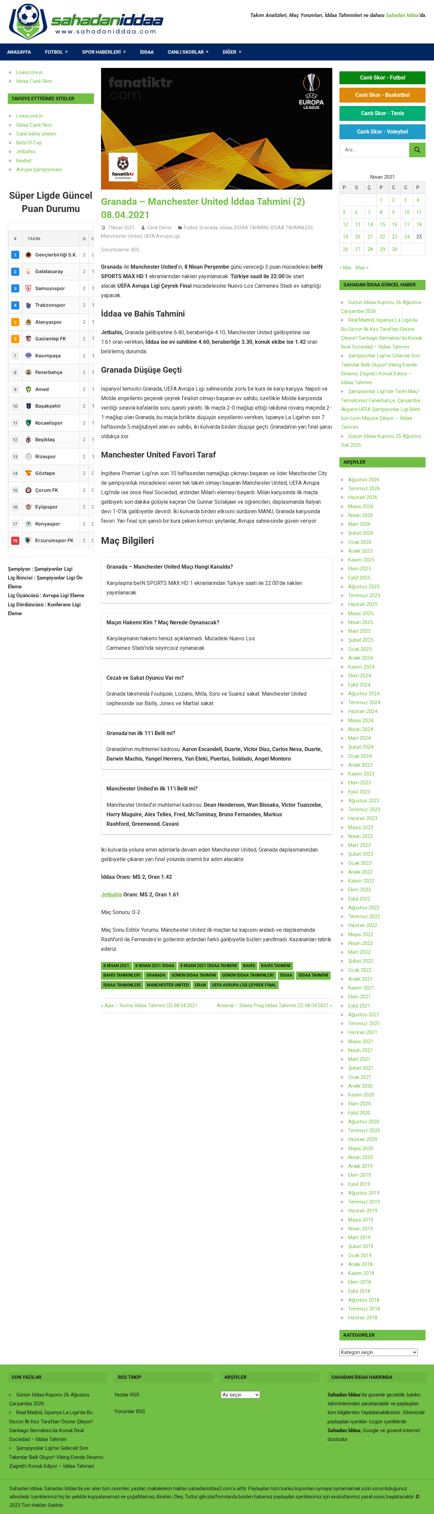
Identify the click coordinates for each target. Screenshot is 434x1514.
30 (394, 249)
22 (382, 237)
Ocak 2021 (360, 1077)
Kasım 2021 (361, 988)
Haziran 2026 (362, 497)
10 (407, 212)
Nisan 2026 (360, 515)
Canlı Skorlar (186, 52)
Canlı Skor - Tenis (382, 113)
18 (419, 224)
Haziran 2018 (362, 1318)
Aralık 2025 (360, 551)
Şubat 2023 (360, 854)
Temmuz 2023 (364, 809)
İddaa (147, 52)
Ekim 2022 (359, 890)
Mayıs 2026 (360, 506)
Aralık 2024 (360, 658)
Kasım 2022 (361, 881)
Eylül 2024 (359, 685)
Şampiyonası (47, 169)
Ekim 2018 (359, 1282)
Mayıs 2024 (360, 720)
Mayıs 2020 (360, 1148)
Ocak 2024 (360, 756)
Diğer (229, 52)
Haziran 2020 (362, 1139)
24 (407, 237)
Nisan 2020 (360, 1157)
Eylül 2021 (359, 1006)
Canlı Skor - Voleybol (382, 131)
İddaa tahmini (313, 975)
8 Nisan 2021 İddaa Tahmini (208, 965)
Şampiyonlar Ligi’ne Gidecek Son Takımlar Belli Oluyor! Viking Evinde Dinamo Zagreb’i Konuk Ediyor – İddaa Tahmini (56, 1457)
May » (362, 268)
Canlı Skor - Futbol (382, 77)
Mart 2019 (359, 1237)
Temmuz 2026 (364, 488)
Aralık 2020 (360, 1086)
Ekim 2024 (359, 676)
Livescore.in (29, 72)
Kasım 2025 (361, 560)
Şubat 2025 (360, 640)
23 (394, 237)
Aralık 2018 (360, 1264)
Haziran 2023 (362, 818)
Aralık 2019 (360, 1166)
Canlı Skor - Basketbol (382, 95)
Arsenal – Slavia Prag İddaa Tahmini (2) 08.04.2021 (273, 1005)
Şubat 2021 (360, 1068)
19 (345, 237)
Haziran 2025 (362, 604)
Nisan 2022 (360, 943)
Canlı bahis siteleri (36, 134)
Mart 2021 (359, 1059)
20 (357, 237)
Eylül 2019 (359, 1184)
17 (407, 224)
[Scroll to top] (422, 1502)
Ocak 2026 (360, 542)
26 (345, 249)
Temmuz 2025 (364, 595)
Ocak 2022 (360, 970)
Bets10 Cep (29, 143)
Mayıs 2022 (360, 934)
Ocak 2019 (360, 1255)
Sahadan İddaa (402, 15)
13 (357, 224)
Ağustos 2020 (363, 1122)
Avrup (22, 169)
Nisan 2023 (360, 836)
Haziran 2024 (362, 711)
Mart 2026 (359, 524)
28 (370, 249)
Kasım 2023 (361, 774)
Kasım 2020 (361, 1095)
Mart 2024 (359, 738)
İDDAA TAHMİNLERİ (291, 227)
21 (370, 237)
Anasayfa (19, 52)
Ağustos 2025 (363, 587)
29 (382, 249)
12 (345, 224)
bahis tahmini (276, 965)
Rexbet (24, 161)
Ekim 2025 (359, 569)
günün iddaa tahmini (194, 975)
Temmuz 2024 (364, 702)
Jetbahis (111, 894)
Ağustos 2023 (363, 801)
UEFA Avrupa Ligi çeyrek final (244, 985)
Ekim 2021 (359, 997)
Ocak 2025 (360, 649)
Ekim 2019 (359, 1175)
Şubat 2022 (360, 961)
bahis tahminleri (121, 975)
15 (382, 224)
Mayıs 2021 (360, 1041)
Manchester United (121, 236)
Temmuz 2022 (364, 916)
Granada (208, 227)
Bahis (249, 965)
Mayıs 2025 (360, 613)
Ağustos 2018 (363, 1300)
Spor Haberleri (101, 52)
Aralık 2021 (360, 979)
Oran (200, 985)
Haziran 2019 (362, 1211)
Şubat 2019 (360, 1246)
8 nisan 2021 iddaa (154, 965)
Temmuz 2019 (364, 1202)
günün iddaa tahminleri (248, 975)
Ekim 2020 (359, 1104)
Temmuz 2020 (364, 1130)
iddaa (286, 975)
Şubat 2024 (360, 747)
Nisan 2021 (360, 1050)
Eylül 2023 (359, 792)
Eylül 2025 (359, 578)
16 (394, 224)
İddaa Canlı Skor (34, 81)
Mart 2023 (359, 845)
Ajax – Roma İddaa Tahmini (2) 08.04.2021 (151, 1005)
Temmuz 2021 (364, 1023)
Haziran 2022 (362, 925)
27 (357, 249)
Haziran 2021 (362, 1032)
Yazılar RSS (126, 1395)
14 (370, 224)
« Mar (345, 268)
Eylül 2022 (359, 899)
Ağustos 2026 (363, 480)
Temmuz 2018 (364, 1309)
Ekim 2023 (359, 783)
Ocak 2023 (360, 863)
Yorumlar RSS (129, 1411)
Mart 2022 (359, 952)
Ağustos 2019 (363, 1193)
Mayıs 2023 (360, 827)
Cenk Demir (159, 227)
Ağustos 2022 (363, 908)
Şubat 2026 (360, 533)
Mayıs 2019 (360, 1220)
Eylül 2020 (359, 1113)
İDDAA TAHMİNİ (251, 227)
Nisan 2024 (360, 729)
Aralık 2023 (360, 765)
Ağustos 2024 (363, 694)
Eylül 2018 (359, 1291)
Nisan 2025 (360, 622)
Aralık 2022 (360, 872)
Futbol (54, 52)
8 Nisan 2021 (116, 965)
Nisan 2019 (360, 1229)
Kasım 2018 (361, 1273)
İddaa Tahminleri (122, 985)
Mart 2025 (359, 631)
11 (419, 212)
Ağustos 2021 (363, 1015)
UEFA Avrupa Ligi (162, 236)
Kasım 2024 (361, 667)
